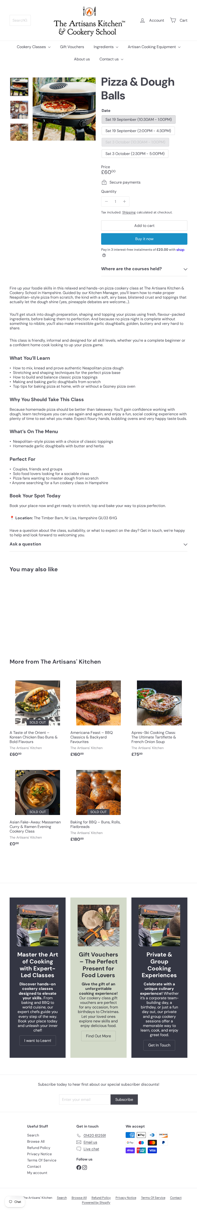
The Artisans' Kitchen (71, 661)
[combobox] (20, 20)
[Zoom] (64, 109)
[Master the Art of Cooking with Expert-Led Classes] (37, 925)
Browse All (35, 1141)
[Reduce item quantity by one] (106, 201)
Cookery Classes (32, 46)
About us (82, 59)
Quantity (109, 191)
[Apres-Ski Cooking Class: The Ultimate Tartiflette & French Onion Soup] (159, 718)
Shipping (129, 212)
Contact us (109, 59)
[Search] (26, 20)
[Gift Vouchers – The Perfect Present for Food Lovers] (98, 925)
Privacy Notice (39, 1154)
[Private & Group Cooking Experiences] (159, 925)
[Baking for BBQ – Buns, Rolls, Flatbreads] (98, 805)
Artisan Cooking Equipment (152, 46)
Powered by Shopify (96, 1202)
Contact (34, 1166)
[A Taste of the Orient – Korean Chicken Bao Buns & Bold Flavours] (38, 718)
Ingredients (104, 46)
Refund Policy (38, 1147)
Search (33, 1135)
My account (37, 1172)
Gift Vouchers (72, 46)
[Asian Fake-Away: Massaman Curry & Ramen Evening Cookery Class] (38, 808)
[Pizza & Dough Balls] (22, 611)
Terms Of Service (41, 1160)
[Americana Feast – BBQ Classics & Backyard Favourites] (98, 718)
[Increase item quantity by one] (124, 201)
